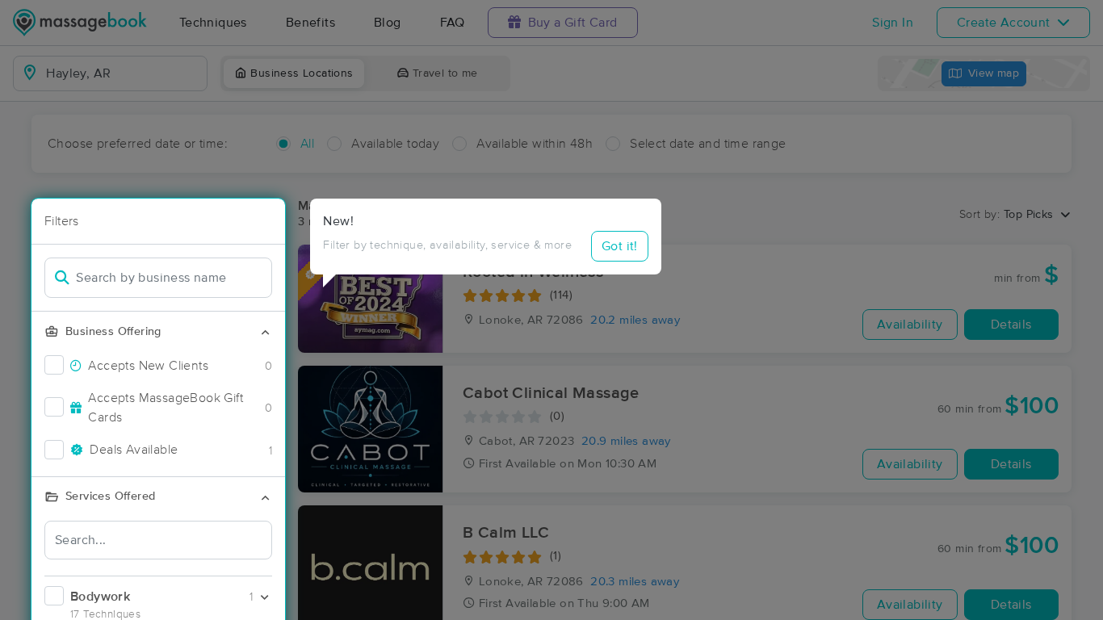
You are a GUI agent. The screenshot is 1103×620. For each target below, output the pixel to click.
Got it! (620, 246)
